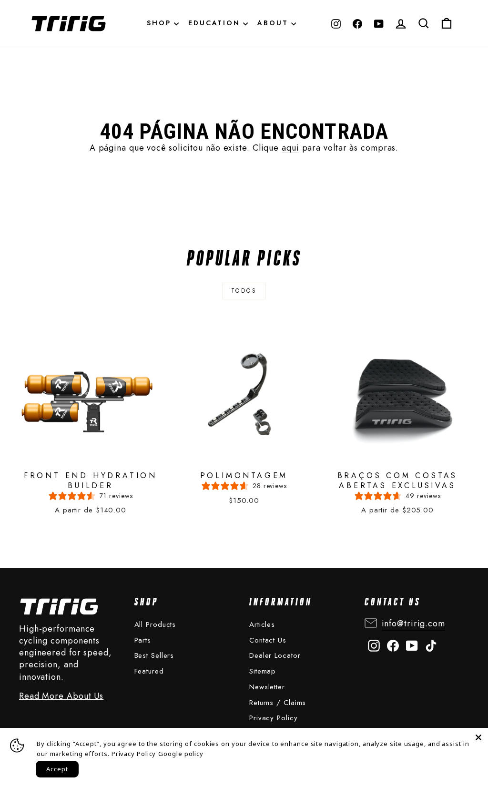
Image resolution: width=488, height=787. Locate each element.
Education (215, 23)
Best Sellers (154, 655)
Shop (160, 23)
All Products (155, 624)
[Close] (478, 737)
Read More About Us (61, 696)
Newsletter (267, 687)
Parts (143, 640)
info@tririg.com (414, 623)
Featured (149, 671)
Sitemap (262, 671)
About (274, 23)
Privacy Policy (273, 718)
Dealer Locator (275, 655)
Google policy (180, 753)
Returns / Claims (277, 702)
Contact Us (267, 640)
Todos (244, 290)
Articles (262, 624)
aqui (290, 148)
